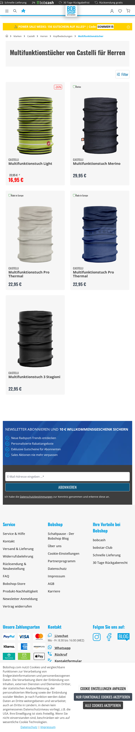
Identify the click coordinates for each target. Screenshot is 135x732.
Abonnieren (67, 487)
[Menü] (7, 10)
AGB (51, 584)
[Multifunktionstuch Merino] (100, 126)
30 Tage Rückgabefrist (76, 2)
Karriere (54, 591)
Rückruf (60, 654)
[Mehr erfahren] (128, 26)
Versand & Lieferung (18, 549)
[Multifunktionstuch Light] (35, 126)
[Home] (7, 36)
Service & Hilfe (14, 534)
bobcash (99, 540)
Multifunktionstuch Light (30, 164)
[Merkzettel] (120, 10)
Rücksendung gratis (111, 2)
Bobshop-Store (14, 584)
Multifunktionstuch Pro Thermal (28, 274)
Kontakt (9, 541)
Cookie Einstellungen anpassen (103, 688)
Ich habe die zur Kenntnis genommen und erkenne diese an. (57, 496)
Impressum (56, 576)
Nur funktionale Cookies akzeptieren (103, 697)
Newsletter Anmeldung (20, 599)
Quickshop (35, 133)
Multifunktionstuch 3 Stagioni (34, 377)
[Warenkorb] (128, 10)
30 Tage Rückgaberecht (110, 562)
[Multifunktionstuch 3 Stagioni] (35, 339)
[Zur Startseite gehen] (71, 10)
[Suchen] (15, 10)
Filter (124, 74)
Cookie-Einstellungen (63, 553)
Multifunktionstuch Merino (96, 164)
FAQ (6, 576)
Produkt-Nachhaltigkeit (20, 591)
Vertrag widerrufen (17, 606)
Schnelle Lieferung (16, 2)
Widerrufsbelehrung (18, 556)
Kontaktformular (68, 661)
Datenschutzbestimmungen (36, 496)
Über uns (55, 546)
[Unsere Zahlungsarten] (22, 648)
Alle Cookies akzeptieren (103, 705)
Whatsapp (62, 648)
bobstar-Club (102, 547)
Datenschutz (57, 568)
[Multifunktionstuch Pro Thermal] (35, 234)
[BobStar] (23, 10)
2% (33, 2)
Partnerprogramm (61, 561)
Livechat (61, 636)
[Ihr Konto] (112, 10)
